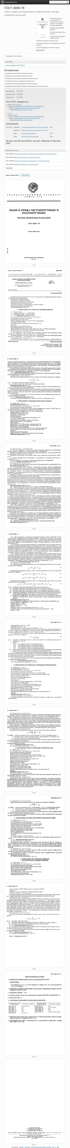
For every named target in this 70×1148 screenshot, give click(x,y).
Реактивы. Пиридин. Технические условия (26, 164)
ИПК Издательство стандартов (29, 136)
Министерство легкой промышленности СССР (34, 130)
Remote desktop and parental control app (41, 1147)
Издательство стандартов (28, 133)
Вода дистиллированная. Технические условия (27, 157)
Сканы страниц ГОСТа (12, 175)
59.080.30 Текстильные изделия (24, 109)
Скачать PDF (41, 50)
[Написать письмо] (55, 1147)
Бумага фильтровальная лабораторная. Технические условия (32, 161)
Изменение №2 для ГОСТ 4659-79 (15, 65)
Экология (14, 115)
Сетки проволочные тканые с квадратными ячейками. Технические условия (35, 154)
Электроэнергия (16, 104)
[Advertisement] (19, 29)
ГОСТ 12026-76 (10, 161)
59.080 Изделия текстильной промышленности (27, 108)
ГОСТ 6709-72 (10, 157)
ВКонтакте (27, 1147)
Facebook (21, 1147)
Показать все (9, 168)
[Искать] (67, 2)
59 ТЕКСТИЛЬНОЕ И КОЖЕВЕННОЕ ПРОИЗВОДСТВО (28, 106)
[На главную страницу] (2, 2)
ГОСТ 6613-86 (10, 154)
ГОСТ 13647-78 (10, 164)
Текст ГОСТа (25, 175)
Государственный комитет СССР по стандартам (34, 127)
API (53, 1147)
